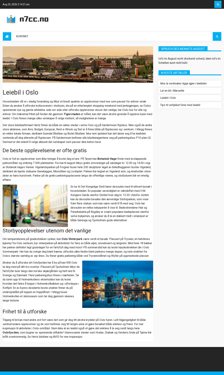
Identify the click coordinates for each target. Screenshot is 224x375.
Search (217, 4)
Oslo (5, 159)
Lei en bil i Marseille (172, 91)
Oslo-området (41, 328)
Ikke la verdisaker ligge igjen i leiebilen (183, 83)
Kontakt (22, 36)
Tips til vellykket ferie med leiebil (180, 105)
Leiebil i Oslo (168, 98)
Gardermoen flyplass (114, 125)
